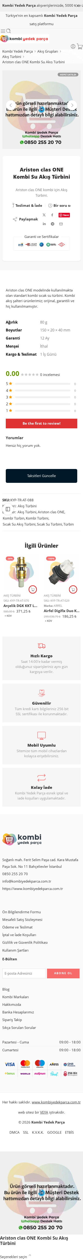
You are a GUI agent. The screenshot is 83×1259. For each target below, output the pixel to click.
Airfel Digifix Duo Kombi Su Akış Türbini (62, 610)
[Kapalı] (78, 6)
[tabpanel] (41, 110)
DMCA (14, 1132)
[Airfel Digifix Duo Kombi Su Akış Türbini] (62, 572)
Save (66, 215)
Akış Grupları (47, 51)
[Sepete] (80, 46)
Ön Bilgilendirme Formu (21, 912)
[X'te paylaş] (44, 215)
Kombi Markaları (15, 997)
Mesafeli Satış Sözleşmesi (22, 919)
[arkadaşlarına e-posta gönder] (61, 224)
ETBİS (69, 1132)
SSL (26, 1132)
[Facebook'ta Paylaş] (52, 215)
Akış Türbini (11, 56)
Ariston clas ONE (51, 512)
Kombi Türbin (13, 518)
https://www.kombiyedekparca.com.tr (32, 888)
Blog (5, 989)
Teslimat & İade (28, 205)
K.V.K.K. (38, 1132)
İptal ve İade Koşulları (19, 935)
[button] (33, 589)
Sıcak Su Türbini (49, 524)
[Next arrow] (72, 105)
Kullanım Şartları (15, 950)
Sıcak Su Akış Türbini (19, 524)
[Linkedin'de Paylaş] (44, 224)
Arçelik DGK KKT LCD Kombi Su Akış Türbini (21, 605)
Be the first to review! (41, 423)
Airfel (58, 605)
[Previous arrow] (11, 105)
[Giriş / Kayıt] (73, 46)
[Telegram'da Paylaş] (52, 224)
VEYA (44, 1112)
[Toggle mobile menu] (3, 31)
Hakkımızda (11, 1004)
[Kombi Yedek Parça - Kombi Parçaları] (24, 38)
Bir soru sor (63, 205)
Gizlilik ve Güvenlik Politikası (25, 942)
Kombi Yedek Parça (17, 51)
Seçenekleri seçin (13, 1257)
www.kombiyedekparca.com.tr (56, 1102)
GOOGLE (54, 1132)
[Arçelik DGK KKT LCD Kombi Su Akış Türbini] (21, 572)
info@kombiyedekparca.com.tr (26, 881)
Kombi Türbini (37, 518)
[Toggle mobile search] (8, 31)
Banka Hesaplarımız (18, 1012)
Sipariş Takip (12, 1020)
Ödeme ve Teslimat (17, 927)
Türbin (68, 524)
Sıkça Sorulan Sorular (19, 1027)
